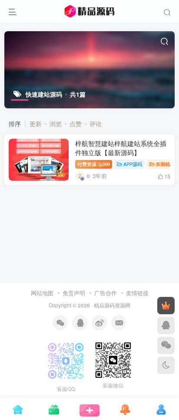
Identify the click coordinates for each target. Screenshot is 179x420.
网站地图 (43, 293)
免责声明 (74, 293)
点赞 (76, 123)
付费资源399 (93, 163)
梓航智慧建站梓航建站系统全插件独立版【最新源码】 (120, 148)
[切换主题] (166, 365)
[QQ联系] (166, 325)
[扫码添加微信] (166, 345)
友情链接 (137, 293)
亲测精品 (165, 163)
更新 (36, 123)
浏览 (56, 123)
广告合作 (105, 293)
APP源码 (132, 163)
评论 (96, 123)
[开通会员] (166, 305)
